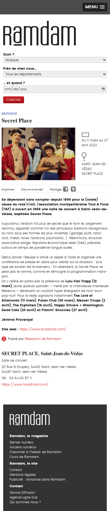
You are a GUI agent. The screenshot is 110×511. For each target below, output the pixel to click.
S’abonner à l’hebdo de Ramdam (36, 452)
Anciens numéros (23, 447)
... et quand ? (14, 83)
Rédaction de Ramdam (43, 338)
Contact (16, 470)
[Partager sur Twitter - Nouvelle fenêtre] (73, 189)
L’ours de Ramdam (24, 456)
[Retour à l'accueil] (30, 417)
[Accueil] (39, 32)
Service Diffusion (22, 492)
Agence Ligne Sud (23, 497)
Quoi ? (8, 54)
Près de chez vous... (20, 68)
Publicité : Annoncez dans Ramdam (37, 479)
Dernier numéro (21, 442)
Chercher (14, 99)
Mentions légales (23, 474)
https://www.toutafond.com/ (42, 329)
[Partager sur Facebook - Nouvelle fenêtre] (65, 189)
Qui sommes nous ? (25, 502)
